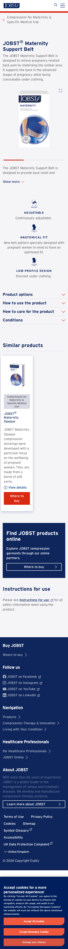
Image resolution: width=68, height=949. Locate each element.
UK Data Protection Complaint (26, 844)
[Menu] (62, 6)
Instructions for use (34, 600)
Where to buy (13, 655)
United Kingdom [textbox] (18, 851)
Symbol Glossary (16, 830)
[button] (34, 294)
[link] (17, 433)
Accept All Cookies (34, 921)
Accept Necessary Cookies (33, 931)
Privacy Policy (42, 817)
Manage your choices (33, 942)
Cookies (10, 823)
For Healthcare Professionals (25, 751)
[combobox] (18, 851)
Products (9, 717)
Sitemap (29, 823)
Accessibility (13, 837)
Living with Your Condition (22, 729)
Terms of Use (14, 817)
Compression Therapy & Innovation (29, 723)
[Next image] (61, 126)
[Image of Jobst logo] (12, 5)
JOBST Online (13, 757)
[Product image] (34, 119)
